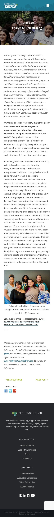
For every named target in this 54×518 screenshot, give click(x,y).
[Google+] (14, 391)
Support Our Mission (27, 450)
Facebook (21, 495)
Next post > (42, 379)
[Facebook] (6, 391)
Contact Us (27, 458)
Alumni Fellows (27, 487)
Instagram (28, 495)
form (6, 353)
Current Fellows (27, 473)
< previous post (14, 379)
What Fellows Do (27, 482)
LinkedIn (24, 495)
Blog (27, 454)
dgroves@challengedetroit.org (18, 360)
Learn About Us (27, 445)
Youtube (33, 495)
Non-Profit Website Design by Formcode (34, 513)
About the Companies (27, 478)
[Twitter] (10, 391)
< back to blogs (27, 23)
